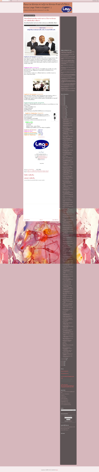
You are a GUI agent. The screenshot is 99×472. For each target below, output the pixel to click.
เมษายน (64, 116)
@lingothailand (42, 158)
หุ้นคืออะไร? (64, 248)
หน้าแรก (41, 219)
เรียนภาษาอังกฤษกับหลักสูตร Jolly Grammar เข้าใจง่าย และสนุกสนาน (67, 86)
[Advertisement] (41, 211)
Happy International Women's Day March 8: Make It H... (68, 338)
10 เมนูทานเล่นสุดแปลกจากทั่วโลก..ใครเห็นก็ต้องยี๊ (67, 129)
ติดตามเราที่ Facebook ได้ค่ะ (65, 428)
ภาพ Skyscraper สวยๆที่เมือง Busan (68, 266)
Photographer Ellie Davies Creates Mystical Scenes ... (68, 119)
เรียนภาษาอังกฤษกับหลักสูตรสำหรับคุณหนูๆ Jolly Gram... (68, 261)
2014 (63, 361)
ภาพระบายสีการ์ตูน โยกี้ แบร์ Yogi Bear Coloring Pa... (67, 320)
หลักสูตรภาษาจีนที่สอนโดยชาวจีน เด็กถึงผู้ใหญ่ (68, 90)
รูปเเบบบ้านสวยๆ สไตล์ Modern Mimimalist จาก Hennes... (67, 341)
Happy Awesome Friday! (66, 223)
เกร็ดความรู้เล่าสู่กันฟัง (64, 398)
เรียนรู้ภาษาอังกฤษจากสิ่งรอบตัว (65, 403)
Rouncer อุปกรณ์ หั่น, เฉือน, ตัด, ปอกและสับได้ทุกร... (67, 309)
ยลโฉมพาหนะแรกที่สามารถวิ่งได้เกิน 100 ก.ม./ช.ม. (67, 143)
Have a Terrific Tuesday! (66, 187)
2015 (63, 104)
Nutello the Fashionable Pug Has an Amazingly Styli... (68, 216)
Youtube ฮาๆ (63, 395)
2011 (63, 365)
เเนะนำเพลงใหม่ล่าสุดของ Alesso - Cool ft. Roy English (68, 265)
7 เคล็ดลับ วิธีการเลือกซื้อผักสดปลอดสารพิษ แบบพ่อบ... (68, 336)
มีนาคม (64, 117)
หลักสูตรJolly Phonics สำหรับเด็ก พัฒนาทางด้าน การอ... (67, 125)
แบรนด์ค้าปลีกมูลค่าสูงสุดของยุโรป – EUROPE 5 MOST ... (68, 172)
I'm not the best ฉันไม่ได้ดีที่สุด (67, 287)
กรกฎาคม (64, 112)
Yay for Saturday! (65, 148)
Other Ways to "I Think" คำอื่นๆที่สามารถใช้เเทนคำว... (68, 162)
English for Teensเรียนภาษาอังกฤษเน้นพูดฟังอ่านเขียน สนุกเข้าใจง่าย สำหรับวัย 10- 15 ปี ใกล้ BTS (68, 75)
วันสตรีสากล (64, 342)
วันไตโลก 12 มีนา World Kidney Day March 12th (67, 305)
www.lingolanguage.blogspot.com (42, 157)
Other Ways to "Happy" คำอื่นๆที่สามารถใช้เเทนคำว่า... (68, 150)
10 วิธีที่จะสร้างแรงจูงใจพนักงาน (67, 258)
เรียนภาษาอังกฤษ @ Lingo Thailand (66, 76)
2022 (63, 95)
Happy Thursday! (65, 233)
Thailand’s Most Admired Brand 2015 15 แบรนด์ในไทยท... (67, 237)
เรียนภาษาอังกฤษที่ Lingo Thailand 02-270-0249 (68, 56)
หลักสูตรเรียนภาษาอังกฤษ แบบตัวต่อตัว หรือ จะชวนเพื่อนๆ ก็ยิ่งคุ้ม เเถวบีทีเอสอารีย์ (68, 52)
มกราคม (64, 359)
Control (64, 218)
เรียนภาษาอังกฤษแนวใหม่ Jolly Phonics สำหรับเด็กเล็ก (67, 139)
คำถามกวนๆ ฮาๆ (65, 311)
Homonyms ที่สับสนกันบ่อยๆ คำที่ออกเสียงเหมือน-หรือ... (67, 270)
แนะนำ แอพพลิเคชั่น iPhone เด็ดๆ (66, 404)
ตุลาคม (64, 108)
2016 (63, 103)
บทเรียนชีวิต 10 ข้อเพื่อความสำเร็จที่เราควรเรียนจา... (68, 230)
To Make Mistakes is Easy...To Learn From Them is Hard (67, 351)
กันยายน (64, 109)
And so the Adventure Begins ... (67, 166)
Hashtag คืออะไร (65, 321)
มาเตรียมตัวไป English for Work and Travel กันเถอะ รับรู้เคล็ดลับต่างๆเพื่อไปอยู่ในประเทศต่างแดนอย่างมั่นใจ (68, 81)
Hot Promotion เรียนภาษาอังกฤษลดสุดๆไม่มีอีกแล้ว (68, 232)
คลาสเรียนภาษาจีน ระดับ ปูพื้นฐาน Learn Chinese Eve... (68, 210)
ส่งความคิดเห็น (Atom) (43, 223)
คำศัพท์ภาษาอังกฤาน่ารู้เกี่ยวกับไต (67, 303)
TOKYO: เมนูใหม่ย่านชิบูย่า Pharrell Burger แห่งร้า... (68, 136)
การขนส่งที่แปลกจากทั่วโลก (67, 284)
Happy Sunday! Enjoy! (66, 208)
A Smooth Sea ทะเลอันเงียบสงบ (67, 318)
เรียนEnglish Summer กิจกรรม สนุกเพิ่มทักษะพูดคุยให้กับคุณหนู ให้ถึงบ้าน (68, 89)
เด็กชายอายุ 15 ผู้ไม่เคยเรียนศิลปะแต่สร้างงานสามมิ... (68, 205)
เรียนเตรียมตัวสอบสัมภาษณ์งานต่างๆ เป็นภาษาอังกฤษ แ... (68, 121)
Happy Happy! (65, 343)
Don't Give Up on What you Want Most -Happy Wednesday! (67, 176)
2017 (63, 102)
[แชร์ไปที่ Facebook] (39, 169)
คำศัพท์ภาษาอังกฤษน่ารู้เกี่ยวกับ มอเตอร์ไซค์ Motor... (67, 123)
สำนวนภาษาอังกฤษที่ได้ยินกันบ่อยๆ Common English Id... (68, 280)
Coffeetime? (64, 312)
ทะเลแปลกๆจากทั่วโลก (66, 180)
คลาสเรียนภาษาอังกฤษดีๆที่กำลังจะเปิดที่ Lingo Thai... (68, 186)
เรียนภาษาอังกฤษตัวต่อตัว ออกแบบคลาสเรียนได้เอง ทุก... (68, 193)
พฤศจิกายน (64, 107)
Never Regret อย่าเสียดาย (66, 245)
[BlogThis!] (37, 169)
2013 (63, 362)
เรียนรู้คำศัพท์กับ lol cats (64, 401)
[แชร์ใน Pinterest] (40, 169)
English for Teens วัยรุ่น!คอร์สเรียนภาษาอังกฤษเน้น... (68, 131)
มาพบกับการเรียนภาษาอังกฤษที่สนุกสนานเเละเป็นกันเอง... (68, 178)
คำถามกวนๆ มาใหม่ (66, 352)
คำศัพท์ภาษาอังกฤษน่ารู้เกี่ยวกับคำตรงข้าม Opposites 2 (68, 316)
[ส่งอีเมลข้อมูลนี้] (36, 169)
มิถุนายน (64, 113)
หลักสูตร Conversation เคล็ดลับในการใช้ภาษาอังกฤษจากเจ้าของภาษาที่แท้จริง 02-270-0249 (67, 61)
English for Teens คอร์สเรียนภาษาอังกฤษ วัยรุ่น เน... (68, 274)
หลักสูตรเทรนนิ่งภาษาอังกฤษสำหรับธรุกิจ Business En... (68, 276)
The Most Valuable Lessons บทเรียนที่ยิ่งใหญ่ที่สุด (67, 286)
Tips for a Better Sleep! (66, 191)
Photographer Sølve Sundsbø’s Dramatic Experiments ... (67, 170)
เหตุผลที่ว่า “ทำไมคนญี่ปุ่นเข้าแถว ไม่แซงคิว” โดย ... (67, 323)
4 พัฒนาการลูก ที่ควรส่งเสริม (67, 281)
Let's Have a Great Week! (66, 198)
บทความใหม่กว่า (27, 219)
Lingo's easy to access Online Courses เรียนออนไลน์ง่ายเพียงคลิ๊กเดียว (67, 54)
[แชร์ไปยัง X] (38, 169)
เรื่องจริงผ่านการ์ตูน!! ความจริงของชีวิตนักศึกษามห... (68, 133)
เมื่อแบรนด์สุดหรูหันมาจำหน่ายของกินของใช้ (67, 349)
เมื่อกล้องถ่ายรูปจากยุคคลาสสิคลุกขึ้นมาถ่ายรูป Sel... (68, 241)
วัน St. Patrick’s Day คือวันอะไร (67, 251)
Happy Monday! (65, 259)
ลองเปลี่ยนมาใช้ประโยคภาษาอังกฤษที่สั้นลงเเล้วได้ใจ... (68, 327)
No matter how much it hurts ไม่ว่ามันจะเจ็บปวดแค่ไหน (68, 228)
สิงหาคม (64, 111)
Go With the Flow (65, 328)
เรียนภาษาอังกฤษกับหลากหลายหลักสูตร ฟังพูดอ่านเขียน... (67, 182)
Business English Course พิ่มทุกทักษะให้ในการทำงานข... (67, 152)
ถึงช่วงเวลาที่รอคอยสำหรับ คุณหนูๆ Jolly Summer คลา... (68, 202)
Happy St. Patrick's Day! (66, 250)
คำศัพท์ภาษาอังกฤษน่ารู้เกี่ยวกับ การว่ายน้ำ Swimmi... (68, 212)
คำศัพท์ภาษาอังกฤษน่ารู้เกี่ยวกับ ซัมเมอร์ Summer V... (67, 222)
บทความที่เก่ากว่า (55, 219)
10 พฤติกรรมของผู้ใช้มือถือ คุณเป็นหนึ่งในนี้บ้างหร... (68, 289)
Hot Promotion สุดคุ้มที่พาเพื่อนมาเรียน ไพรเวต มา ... (67, 214)
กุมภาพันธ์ (64, 358)
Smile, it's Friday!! (65, 156)
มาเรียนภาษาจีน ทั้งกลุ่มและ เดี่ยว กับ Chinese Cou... (67, 147)
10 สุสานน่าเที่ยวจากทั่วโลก (67, 278)
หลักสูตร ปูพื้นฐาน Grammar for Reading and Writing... (67, 145)
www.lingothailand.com (41, 136)
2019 (63, 99)
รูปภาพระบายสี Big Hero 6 (66, 347)
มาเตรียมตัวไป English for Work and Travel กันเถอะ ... (68, 164)
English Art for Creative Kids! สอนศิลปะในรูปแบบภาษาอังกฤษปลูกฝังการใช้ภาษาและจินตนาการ (68, 84)
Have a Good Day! (65, 127)
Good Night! (64, 252)
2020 (63, 98)
